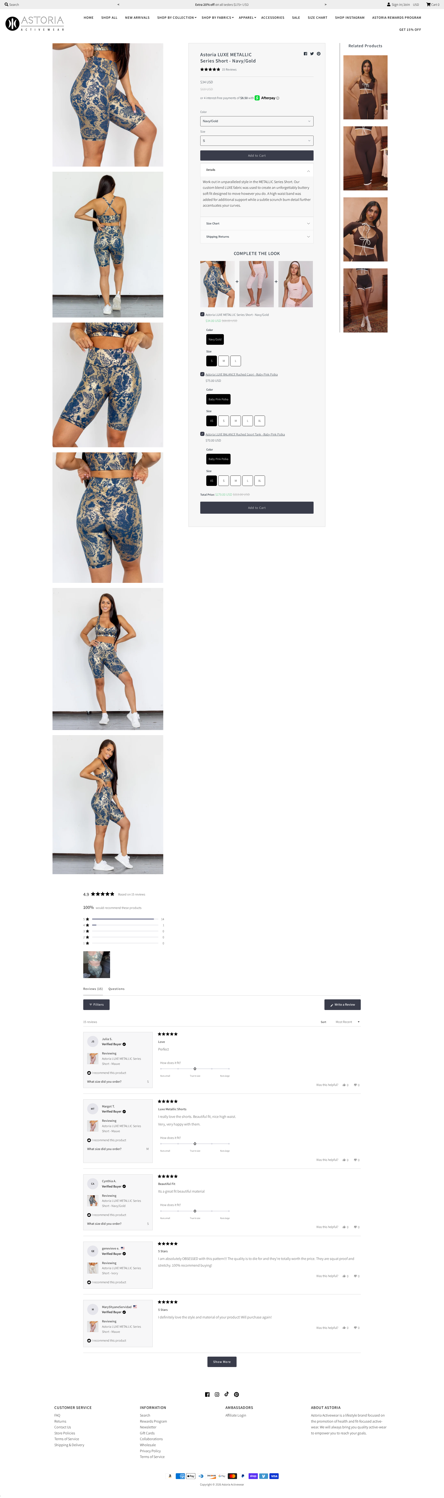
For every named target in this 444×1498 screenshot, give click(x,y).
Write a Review (347, 1006)
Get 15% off (410, 29)
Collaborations (151, 1438)
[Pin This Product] (319, 53)
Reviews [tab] (93, 990)
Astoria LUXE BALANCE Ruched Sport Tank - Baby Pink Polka (245, 434)
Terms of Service (66, 1438)
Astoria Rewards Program (396, 17)
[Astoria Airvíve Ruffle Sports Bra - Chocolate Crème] (365, 86)
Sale (296, 17)
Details (210, 170)
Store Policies (64, 1433)
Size (202, 132)
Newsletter (148, 1427)
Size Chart (317, 17)
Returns (60, 1421)
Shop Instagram (350, 17)
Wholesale (148, 1444)
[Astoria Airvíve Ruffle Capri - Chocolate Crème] (365, 157)
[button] (218, 69)
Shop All (109, 17)
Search (145, 1415)
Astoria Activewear (233, 1484)
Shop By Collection (175, 17)
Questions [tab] (116, 990)
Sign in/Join (400, 4)
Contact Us (62, 1427)
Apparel (246, 17)
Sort (324, 1022)
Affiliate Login (235, 1415)
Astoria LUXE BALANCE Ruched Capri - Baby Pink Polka (242, 374)
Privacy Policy (150, 1450)
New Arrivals (137, 17)
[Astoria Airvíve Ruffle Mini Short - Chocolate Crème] (365, 299)
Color (203, 112)
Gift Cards (147, 1433)
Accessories (272, 17)
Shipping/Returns (217, 237)
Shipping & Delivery (69, 1444)
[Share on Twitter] (312, 53)
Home (89, 17)
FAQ (57, 1415)
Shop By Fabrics (216, 17)
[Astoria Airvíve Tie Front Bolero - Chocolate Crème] (365, 228)
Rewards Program (153, 1421)
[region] (97, 964)
